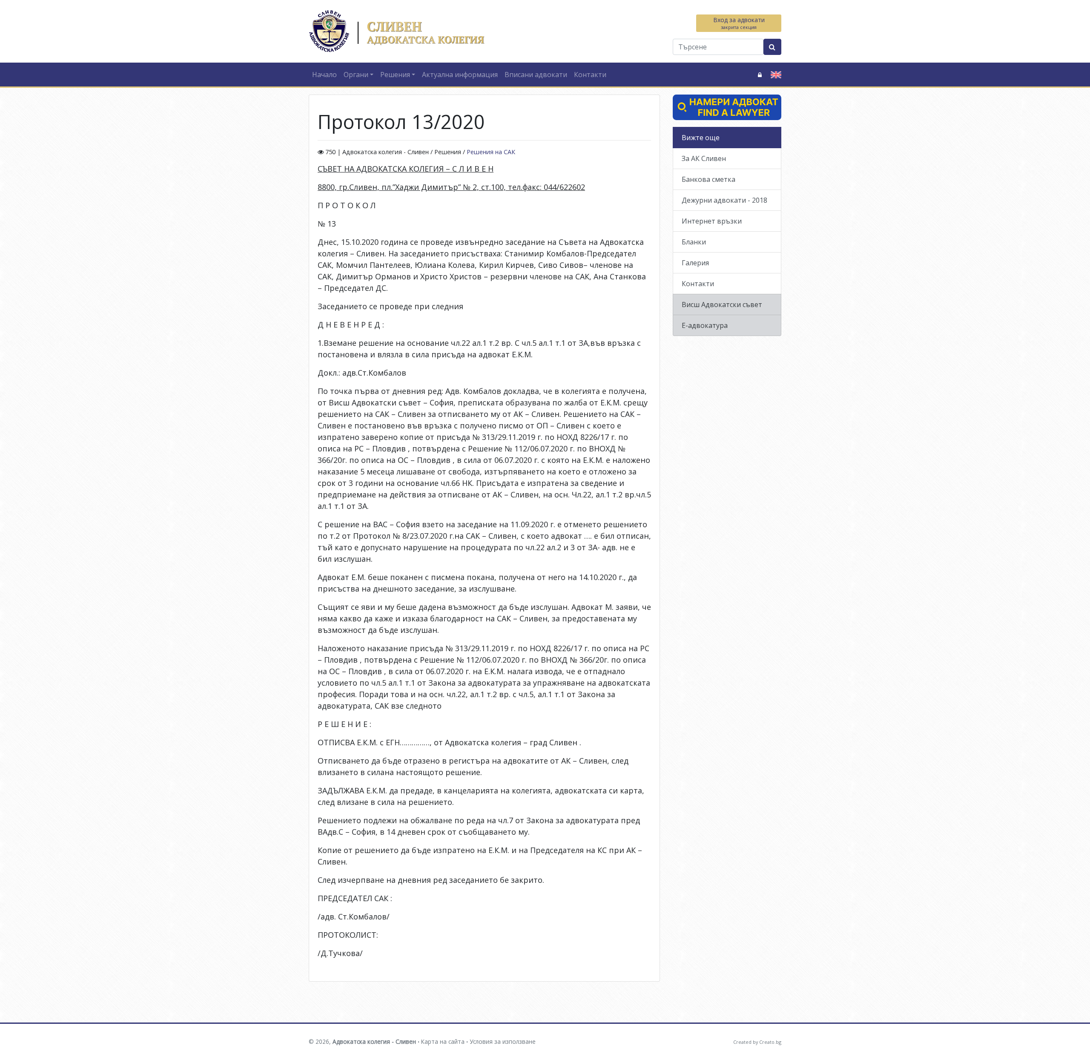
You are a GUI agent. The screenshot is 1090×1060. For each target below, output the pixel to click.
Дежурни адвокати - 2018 (724, 200)
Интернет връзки (712, 221)
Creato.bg (770, 1042)
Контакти (590, 74)
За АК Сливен (704, 158)
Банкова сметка (708, 179)
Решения (395, 74)
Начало (324, 74)
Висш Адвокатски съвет (722, 304)
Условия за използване (503, 1041)
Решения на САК (491, 152)
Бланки (694, 242)
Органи (356, 74)
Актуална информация (460, 74)
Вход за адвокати (739, 23)
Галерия (695, 262)
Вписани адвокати (536, 74)
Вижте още (701, 137)
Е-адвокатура (705, 325)
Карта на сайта (443, 1041)
